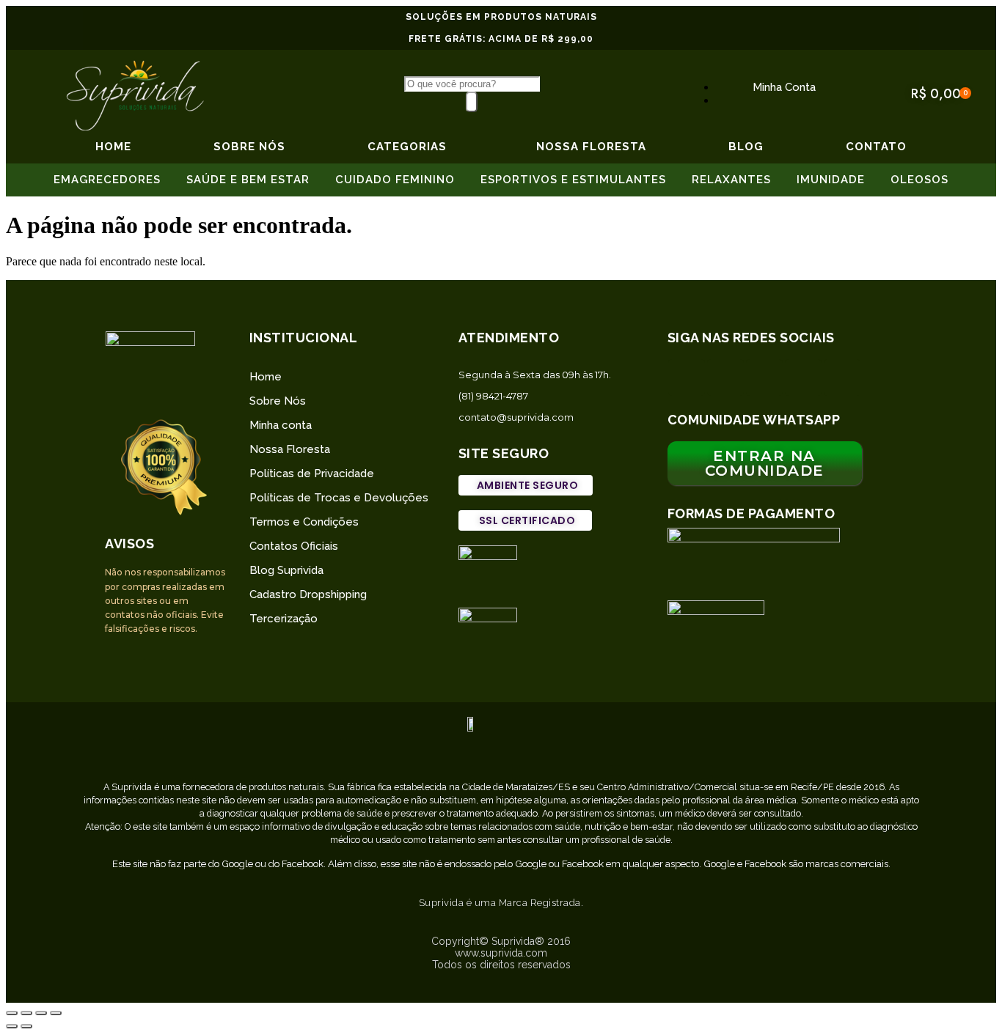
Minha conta (280, 425)
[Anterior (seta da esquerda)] (12, 1026)
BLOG (746, 146)
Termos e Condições (304, 521)
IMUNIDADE (831, 179)
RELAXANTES (731, 179)
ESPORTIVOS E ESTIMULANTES (573, 179)
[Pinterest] (803, 377)
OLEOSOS (919, 179)
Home (113, 146)
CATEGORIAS (407, 146)
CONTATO (876, 146)
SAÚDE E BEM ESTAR (248, 179)
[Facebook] (764, 377)
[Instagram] (725, 377)
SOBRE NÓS (249, 146)
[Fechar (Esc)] (12, 1013)
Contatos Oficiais (293, 546)
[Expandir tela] (41, 1013)
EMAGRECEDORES (107, 179)
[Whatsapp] (686, 377)
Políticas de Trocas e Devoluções (338, 497)
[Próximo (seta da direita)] (26, 1026)
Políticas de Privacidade (311, 473)
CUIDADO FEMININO (395, 179)
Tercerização (283, 618)
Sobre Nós (277, 401)
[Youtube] (842, 377)
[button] (525, 485)
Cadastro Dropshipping (308, 594)
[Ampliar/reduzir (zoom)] (56, 1013)
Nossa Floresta (289, 449)
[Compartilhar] (26, 1013)
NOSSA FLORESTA (591, 146)
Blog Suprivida (286, 570)
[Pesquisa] (472, 102)
